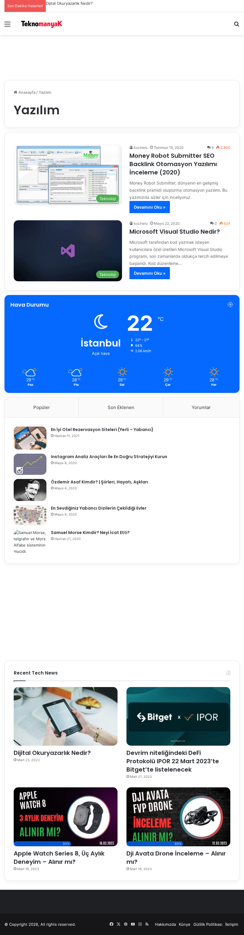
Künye (184, 924)
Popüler (41, 407)
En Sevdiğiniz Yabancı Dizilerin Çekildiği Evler (98, 508)
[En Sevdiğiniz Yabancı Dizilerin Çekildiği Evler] (30, 515)
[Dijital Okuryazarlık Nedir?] (66, 716)
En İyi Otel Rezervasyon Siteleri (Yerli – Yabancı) (102, 430)
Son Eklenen (121, 407)
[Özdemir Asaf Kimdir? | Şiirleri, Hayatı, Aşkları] (30, 490)
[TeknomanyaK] (42, 23)
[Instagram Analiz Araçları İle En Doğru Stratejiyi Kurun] (30, 464)
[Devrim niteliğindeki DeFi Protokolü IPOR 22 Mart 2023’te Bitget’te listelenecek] (178, 716)
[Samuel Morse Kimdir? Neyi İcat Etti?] (30, 542)
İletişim (231, 924)
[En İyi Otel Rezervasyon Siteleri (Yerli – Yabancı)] (30, 438)
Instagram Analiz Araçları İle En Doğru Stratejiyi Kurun (109, 457)
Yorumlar (201, 407)
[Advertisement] (122, 54)
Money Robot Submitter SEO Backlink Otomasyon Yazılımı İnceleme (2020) (173, 164)
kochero (141, 147)
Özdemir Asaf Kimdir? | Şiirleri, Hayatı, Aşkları (99, 482)
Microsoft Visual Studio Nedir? (174, 231)
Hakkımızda (165, 924)
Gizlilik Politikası (207, 924)
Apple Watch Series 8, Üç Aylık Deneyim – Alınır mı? (59, 857)
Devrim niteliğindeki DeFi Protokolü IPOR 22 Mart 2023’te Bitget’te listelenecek (172, 761)
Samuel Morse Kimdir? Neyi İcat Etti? (90, 533)
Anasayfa (26, 92)
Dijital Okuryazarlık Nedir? (69, 3)
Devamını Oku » (149, 207)
